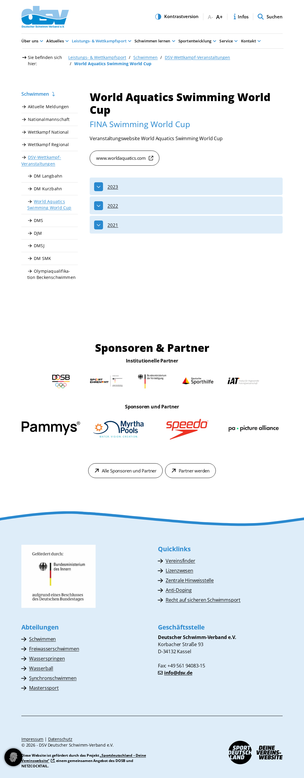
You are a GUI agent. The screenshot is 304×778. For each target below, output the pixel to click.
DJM (38, 233)
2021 (112, 225)
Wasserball (41, 668)
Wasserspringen (47, 658)
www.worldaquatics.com (121, 158)
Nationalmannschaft (49, 119)
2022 (112, 206)
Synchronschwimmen (53, 678)
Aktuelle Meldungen (48, 106)
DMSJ (39, 245)
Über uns (29, 41)
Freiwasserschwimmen (54, 649)
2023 (112, 187)
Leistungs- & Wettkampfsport (99, 41)
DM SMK (42, 258)
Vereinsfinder (180, 560)
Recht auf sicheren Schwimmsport (203, 600)
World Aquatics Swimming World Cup (49, 205)
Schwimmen (145, 57)
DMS (38, 220)
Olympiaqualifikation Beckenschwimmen (51, 274)
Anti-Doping (179, 590)
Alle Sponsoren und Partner (129, 471)
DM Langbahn (48, 176)
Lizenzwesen (179, 570)
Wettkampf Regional (48, 144)
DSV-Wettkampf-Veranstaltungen (197, 57)
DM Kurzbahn (48, 188)
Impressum (32, 739)
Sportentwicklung (194, 41)
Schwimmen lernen (152, 41)
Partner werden (194, 471)
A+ (219, 17)
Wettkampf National (48, 132)
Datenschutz (60, 739)
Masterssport (44, 688)
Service (226, 41)
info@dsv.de (178, 673)
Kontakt (248, 41)
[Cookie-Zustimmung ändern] (13, 757)
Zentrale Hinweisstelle (190, 580)
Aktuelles (55, 41)
